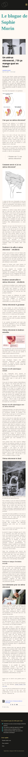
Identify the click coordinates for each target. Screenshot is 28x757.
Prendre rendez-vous (6, 740)
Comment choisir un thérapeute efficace (12, 729)
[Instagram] (14, 704)
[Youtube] (17, 704)
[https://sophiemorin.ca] (5, 5)
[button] (26, 5)
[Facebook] (10, 704)
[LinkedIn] (12, 704)
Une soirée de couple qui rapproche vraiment (13, 727)
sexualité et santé (6, 70)
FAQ (3, 746)
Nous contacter (5, 743)
